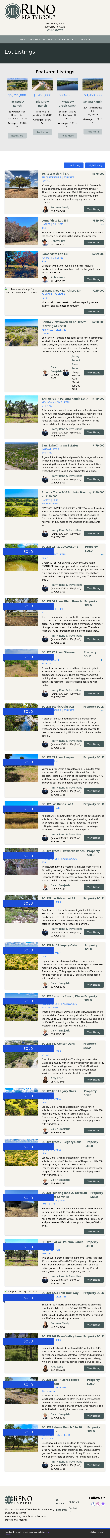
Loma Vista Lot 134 (55, 220)
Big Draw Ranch (42, 103)
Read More (17, 135)
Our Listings (35, 39)
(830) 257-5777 (55, 30)
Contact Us (84, 39)
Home (23, 39)
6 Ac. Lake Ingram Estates (60, 445)
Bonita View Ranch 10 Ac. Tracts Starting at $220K (64, 324)
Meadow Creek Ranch (67, 103)
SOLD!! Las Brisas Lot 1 (57, 804)
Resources (68, 39)
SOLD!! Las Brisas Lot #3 (58, 898)
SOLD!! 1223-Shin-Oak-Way (60, 1293)
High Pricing (95, 165)
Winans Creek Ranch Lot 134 (61, 290)
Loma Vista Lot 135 (55, 254)
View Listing (93, 209)
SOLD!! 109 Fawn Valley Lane (62, 1336)
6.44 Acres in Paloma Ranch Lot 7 (65, 398)
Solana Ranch (92, 101)
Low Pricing (73, 165)
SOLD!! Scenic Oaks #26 (58, 706)
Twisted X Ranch (17, 103)
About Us (52, 39)
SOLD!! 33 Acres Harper (58, 757)
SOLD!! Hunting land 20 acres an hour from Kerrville (64, 1195)
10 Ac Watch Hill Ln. (55, 174)
